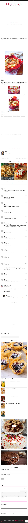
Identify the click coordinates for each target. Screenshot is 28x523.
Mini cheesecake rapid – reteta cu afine (7, 378)
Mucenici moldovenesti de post (6, 474)
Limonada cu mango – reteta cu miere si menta (13, 381)
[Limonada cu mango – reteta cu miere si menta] (3, 384)
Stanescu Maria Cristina (7, 285)
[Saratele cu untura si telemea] (7, 171)
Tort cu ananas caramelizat (6, 469)
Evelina (5, 263)
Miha (10, 25)
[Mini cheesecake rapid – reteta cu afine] (14, 360)
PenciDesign (22, 520)
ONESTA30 (5, 249)
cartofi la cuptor (6, 134)
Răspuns (26, 222)
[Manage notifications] (1, 521)
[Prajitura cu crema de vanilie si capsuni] (3, 399)
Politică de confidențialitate (4, 504)
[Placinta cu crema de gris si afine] (3, 391)
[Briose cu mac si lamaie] (3, 414)
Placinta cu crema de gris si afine (11, 388)
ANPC (1, 507)
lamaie (10, 134)
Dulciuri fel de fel (14, 4)
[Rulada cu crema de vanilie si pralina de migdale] (3, 406)
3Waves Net (16, 520)
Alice (4, 222)
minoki (5, 242)
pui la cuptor (13, 134)
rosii (20, 134)
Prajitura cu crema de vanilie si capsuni (11, 396)
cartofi (2, 134)
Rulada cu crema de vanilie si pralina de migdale (13, 403)
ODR (1, 509)
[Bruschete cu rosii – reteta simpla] (20, 171)
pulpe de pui (17, 134)
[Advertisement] (14, 13)
